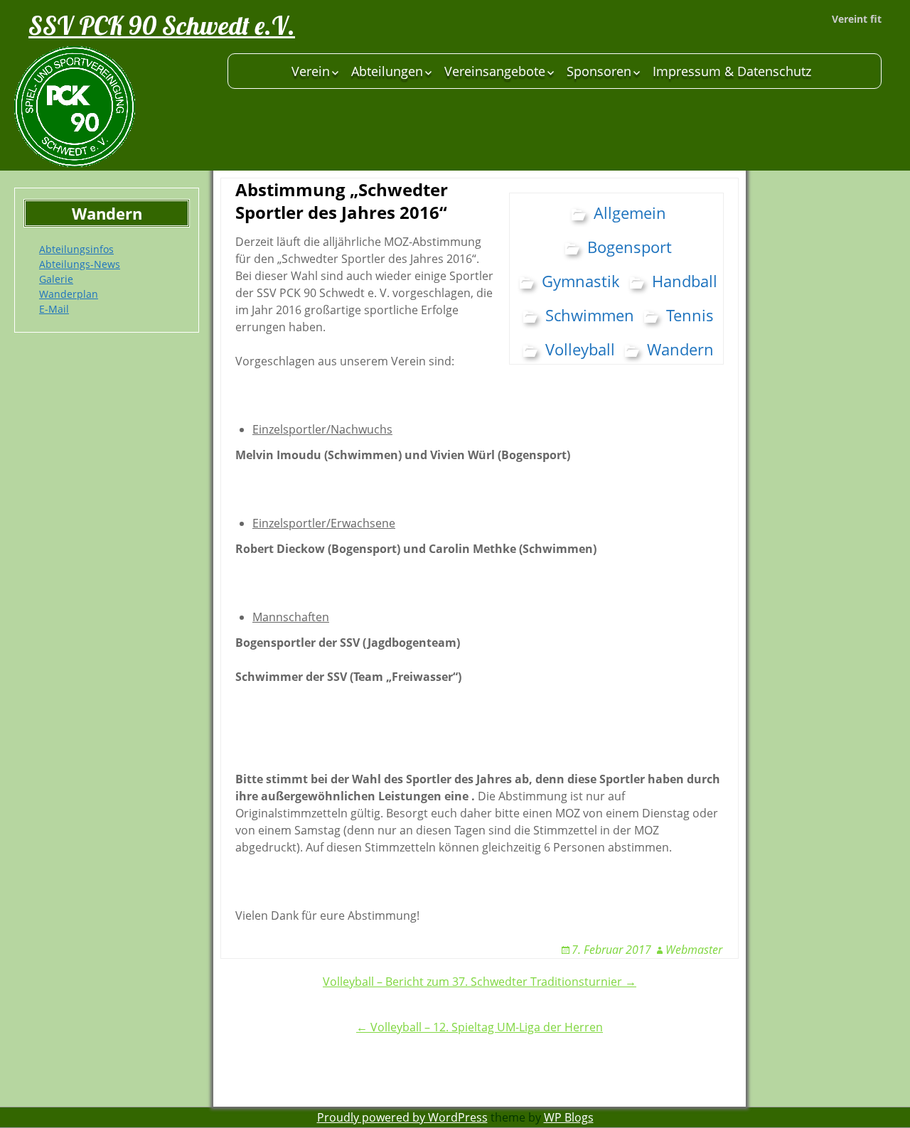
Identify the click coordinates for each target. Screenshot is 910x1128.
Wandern (680, 349)
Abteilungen (387, 71)
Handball (684, 280)
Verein (310, 71)
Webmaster (693, 949)
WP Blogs (569, 1117)
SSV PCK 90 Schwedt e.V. (161, 25)
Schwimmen (589, 315)
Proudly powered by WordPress (402, 1117)
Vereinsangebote (494, 71)
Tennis (690, 315)
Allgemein (630, 212)
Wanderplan (68, 294)
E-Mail (54, 309)
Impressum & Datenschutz (732, 71)
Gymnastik (581, 280)
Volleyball (580, 349)
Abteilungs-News (79, 264)
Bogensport (629, 246)
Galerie (56, 279)
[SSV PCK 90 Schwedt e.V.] (113, 106)
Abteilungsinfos (76, 249)
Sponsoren (599, 71)
